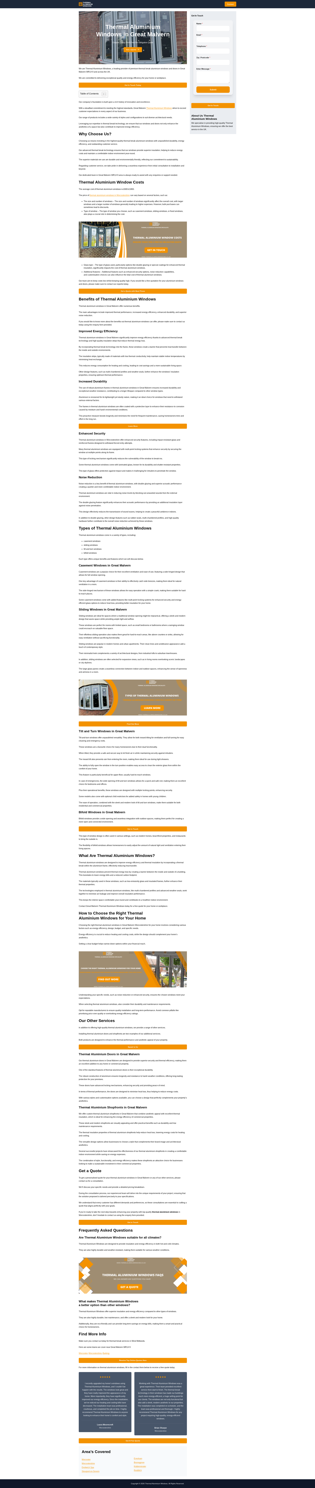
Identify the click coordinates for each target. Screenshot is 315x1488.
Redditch (138, 1470)
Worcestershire (95, 1353)
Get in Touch (132, 829)
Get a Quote (131, 50)
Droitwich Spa (88, 1467)
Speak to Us (133, 1047)
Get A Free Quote (133, 1441)
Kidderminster (140, 1466)
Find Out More (133, 724)
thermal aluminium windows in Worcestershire (110, 195)
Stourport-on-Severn (90, 1471)
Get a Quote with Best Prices (133, 291)
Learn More (133, 426)
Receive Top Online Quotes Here (133, 1360)
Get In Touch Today (133, 85)
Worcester (83, 1353)
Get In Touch (213, 106)
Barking (106, 1353)
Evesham (138, 1458)
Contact (230, 4)
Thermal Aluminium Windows (159, 108)
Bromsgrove (139, 1462)
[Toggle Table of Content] (102, 94)
